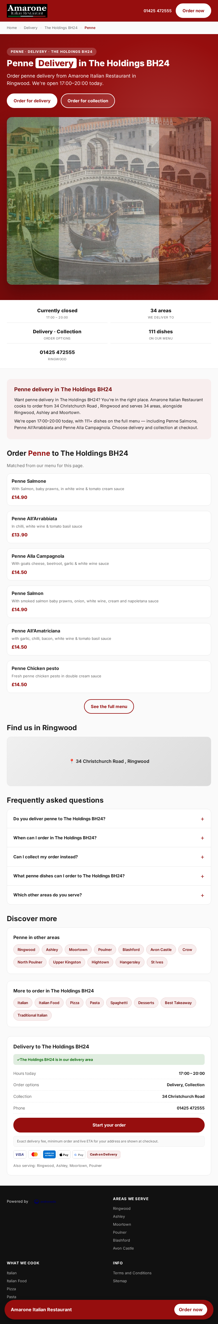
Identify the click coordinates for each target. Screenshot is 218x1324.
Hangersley (130, 962)
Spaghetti (118, 1002)
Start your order (109, 1125)
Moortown (78, 949)
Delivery (30, 28)
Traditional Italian (32, 1015)
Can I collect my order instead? (45, 856)
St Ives (157, 962)
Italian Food (49, 1002)
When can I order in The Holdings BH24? (55, 837)
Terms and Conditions (132, 1273)
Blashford (131, 949)
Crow (187, 949)
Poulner (105, 949)
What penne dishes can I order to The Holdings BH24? (69, 875)
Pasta (95, 1002)
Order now (193, 10)
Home (12, 28)
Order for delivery (32, 100)
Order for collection (88, 100)
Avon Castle (161, 949)
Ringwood (26, 949)
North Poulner (30, 962)
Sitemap (120, 1281)
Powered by (17, 1201)
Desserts (146, 1002)
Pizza (74, 1002)
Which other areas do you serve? (47, 895)
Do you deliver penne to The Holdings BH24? (59, 818)
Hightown (100, 962)
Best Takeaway (178, 1002)
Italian (23, 1002)
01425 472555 (158, 10)
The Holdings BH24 (61, 28)
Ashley (52, 949)
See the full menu (109, 706)
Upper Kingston (67, 962)
